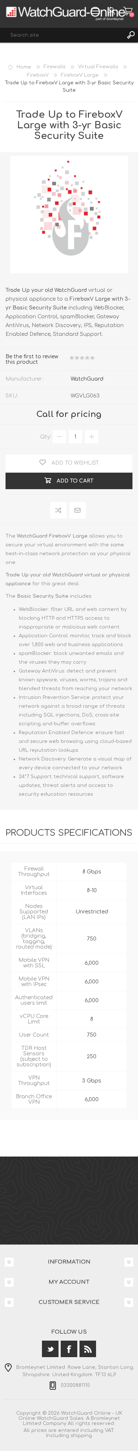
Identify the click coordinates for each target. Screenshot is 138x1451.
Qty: (45, 437)
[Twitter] (50, 1349)
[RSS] (87, 1349)
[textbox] (61, 35)
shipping (81, 1435)
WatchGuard (87, 379)
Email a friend (77, 511)
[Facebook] (69, 1349)
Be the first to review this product (32, 359)
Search (130, 35)
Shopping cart (128, 11)
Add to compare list (59, 511)
